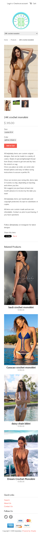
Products (13, 40)
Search (7, 500)
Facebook (11, 517)
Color (6, 137)
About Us (7, 503)
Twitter (6, 517)
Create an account (21, 3)
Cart (34, 3)
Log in (9, 3)
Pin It (15, 236)
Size (5, 129)
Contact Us (8, 506)
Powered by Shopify (29, 531)
